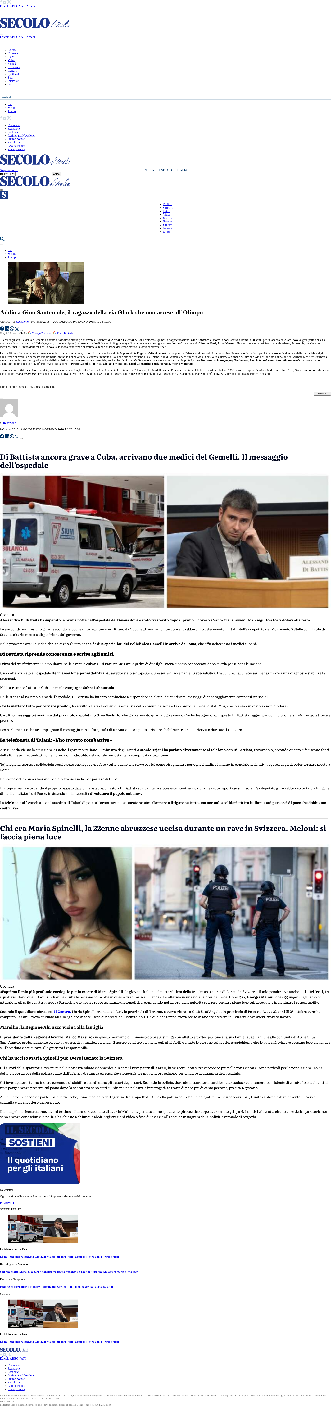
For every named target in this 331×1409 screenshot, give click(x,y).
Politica (12, 50)
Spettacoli (14, 74)
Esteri (11, 56)
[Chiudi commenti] (1, 398)
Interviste (13, 81)
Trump (12, 111)
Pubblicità (14, 142)
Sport (11, 77)
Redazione (14, 128)
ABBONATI (18, 6)
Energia (168, 228)
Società (12, 63)
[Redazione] (9, 416)
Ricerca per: (7, 173)
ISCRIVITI (7, 1203)
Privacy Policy (16, 149)
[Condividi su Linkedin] (7, 329)
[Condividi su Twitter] (17, 329)
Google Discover (42, 333)
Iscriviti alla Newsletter (21, 135)
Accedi (30, 6)
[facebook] (1, 2)
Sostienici (13, 132)
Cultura (12, 70)
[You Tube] (5, 2)
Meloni (12, 107)
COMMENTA (322, 393)
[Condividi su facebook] (2, 329)
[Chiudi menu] (1, 34)
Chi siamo (14, 125)
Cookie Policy (16, 145)
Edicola (4, 6)
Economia (14, 67)
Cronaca (13, 53)
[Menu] (1, 190)
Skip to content (9, 170)
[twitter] (9, 2)
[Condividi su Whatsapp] (12, 329)
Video (11, 60)
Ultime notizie (16, 139)
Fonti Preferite (65, 333)
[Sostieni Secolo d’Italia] (40, 1183)
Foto (10, 84)
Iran (10, 104)
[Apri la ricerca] (2, 240)
